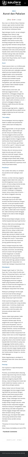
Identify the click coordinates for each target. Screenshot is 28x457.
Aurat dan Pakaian (14, 13)
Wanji (20, 440)
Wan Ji (14, 11)
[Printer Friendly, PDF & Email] (14, 20)
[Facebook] (25, 455)
